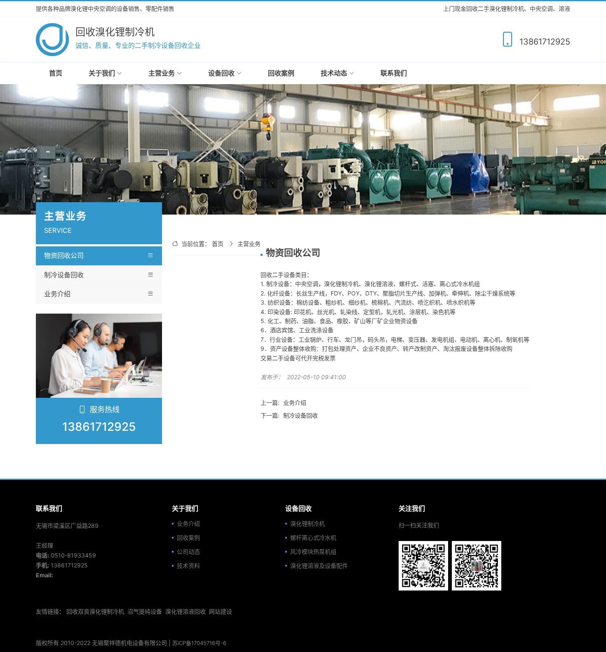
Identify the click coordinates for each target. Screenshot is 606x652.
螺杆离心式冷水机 (313, 538)
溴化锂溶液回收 (185, 611)
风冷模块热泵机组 (313, 552)
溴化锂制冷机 (307, 524)
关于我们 (102, 73)
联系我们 (394, 73)
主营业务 (161, 73)
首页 (55, 73)
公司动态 (188, 552)
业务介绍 (57, 294)
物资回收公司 (64, 255)
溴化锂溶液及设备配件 (319, 566)
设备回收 (221, 73)
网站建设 (220, 611)
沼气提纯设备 (144, 611)
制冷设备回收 (64, 275)
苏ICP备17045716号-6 (199, 643)
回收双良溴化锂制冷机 (95, 611)
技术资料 (188, 566)
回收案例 (281, 73)
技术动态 (334, 73)
